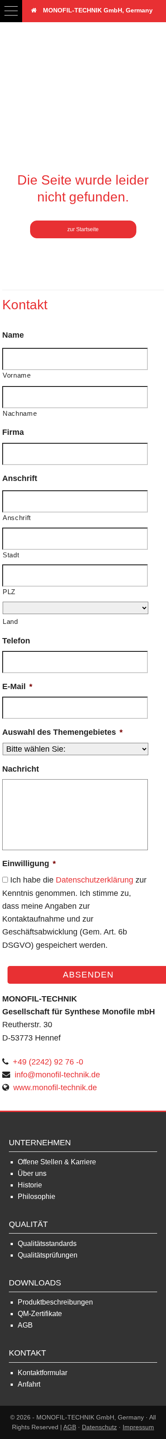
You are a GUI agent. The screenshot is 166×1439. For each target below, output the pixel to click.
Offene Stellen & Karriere (57, 1162)
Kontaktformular (42, 1372)
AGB (25, 1325)
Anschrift (19, 478)
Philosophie (36, 1196)
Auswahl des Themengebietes (62, 732)
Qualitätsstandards (47, 1243)
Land (10, 621)
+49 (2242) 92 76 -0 (48, 1061)
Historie (30, 1185)
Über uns (32, 1173)
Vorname (17, 375)
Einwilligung (29, 863)
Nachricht (20, 769)
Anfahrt (29, 1384)
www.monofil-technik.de (55, 1087)
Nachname (20, 413)
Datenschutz (99, 1427)
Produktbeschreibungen (55, 1302)
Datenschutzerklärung (94, 879)
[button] (11, 11)
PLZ (9, 591)
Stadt (11, 555)
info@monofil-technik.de (57, 1074)
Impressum (138, 1427)
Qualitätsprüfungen (47, 1255)
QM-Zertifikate (40, 1313)
